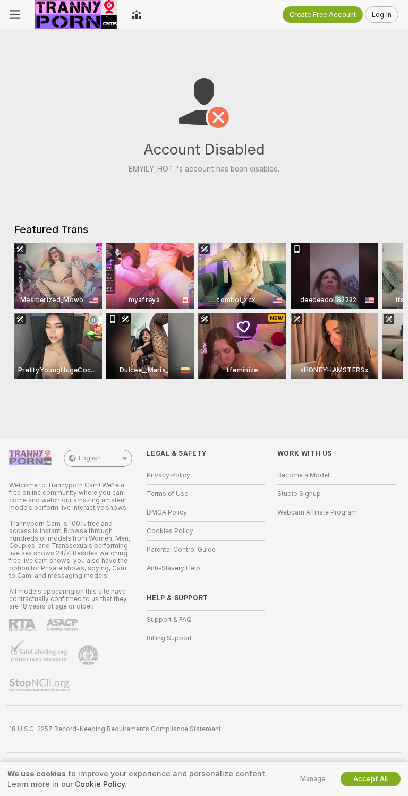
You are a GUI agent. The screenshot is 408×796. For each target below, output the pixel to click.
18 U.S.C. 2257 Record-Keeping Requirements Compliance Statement (115, 729)
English (90, 458)
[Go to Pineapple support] (89, 655)
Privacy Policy (168, 475)
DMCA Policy (167, 512)
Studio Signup (299, 494)
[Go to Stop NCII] (40, 685)
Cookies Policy (170, 531)
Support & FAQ (169, 619)
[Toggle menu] (15, 14)
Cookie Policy (100, 784)
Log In (382, 15)
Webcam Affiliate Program (317, 512)
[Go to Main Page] (76, 14)
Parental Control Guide (181, 549)
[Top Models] (136, 14)
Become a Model (303, 475)
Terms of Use (167, 494)
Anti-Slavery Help (173, 568)
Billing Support (169, 638)
